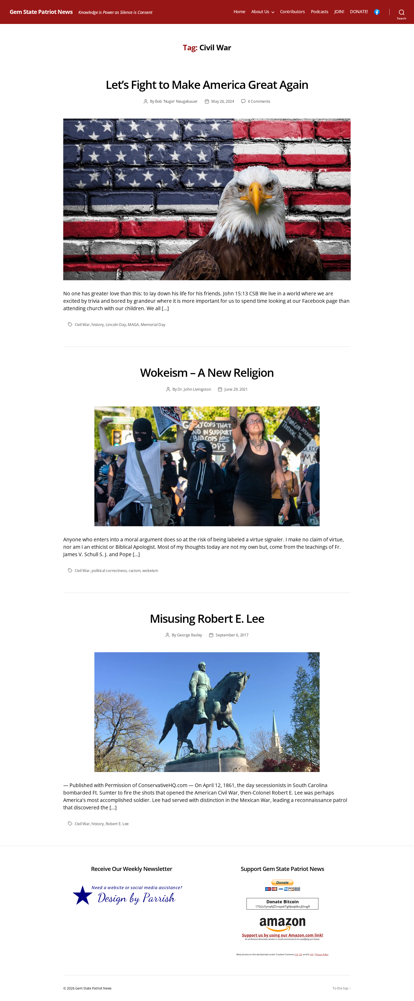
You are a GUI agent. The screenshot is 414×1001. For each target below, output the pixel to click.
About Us (260, 11)
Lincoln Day (116, 324)
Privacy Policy (321, 954)
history (98, 324)
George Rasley (189, 635)
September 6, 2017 (232, 635)
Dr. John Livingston (194, 389)
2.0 (296, 954)
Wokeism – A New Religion (207, 372)
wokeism (150, 570)
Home (239, 11)
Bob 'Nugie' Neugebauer (176, 101)
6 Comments (259, 101)
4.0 (311, 954)
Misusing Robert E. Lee (207, 618)
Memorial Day (153, 324)
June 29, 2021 (236, 389)
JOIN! (339, 11)
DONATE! (359, 11)
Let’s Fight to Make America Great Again (207, 84)
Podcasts (319, 11)
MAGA (133, 324)
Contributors (292, 11)
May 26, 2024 (222, 101)
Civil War (82, 324)
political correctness (109, 570)
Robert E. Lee (117, 823)
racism (134, 570)
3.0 (300, 954)
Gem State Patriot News (41, 12)
